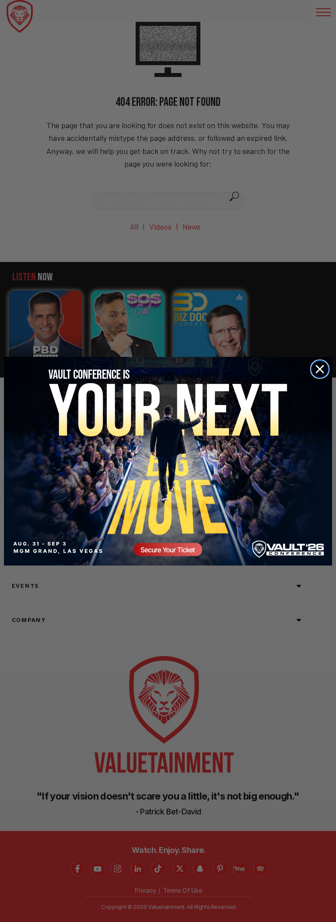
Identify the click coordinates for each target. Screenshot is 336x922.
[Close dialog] (320, 369)
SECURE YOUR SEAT (168, 461)
